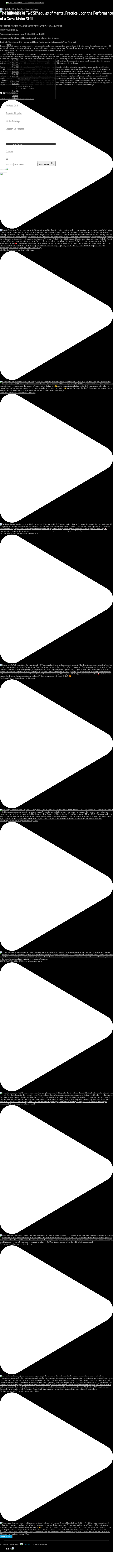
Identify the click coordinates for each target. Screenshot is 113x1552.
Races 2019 (15, 76)
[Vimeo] (2, 169)
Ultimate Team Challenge (26, 88)
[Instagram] (0, 169)
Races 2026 (15, 60)
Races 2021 (15, 71)
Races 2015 (15, 93)
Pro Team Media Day (24, 79)
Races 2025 (15, 62)
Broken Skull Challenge (25, 86)
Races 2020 (15, 74)
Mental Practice (17, 144)
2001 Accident (16, 98)
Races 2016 (15, 91)
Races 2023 (15, 67)
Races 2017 (15, 83)
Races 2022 (15, 69)
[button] (7, 160)
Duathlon (15, 96)
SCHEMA (26, 1544)
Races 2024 (15, 64)
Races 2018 (15, 81)
